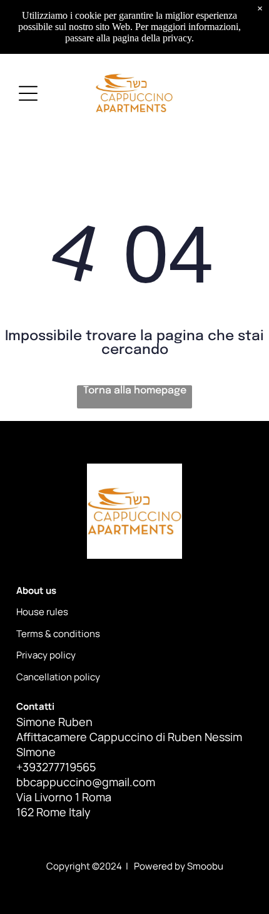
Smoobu (205, 866)
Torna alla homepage (134, 390)
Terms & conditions (58, 633)
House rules (42, 611)
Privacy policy (46, 655)
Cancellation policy (58, 676)
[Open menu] (28, 93)
